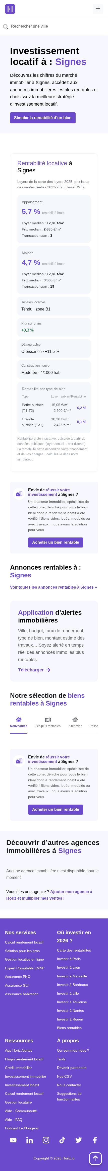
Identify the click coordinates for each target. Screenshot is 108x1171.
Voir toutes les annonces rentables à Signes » (53, 587)
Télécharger (31, 669)
